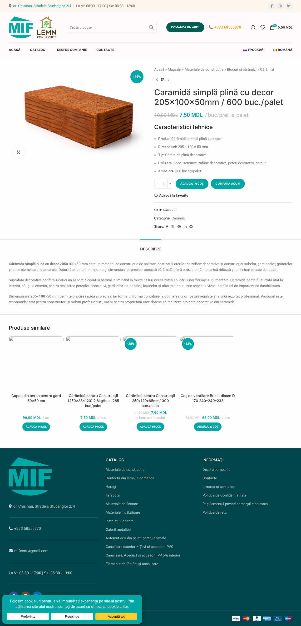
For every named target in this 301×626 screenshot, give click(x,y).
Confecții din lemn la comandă (130, 478)
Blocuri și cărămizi (242, 69)
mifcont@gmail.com (31, 551)
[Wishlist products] (262, 27)
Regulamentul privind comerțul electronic (235, 504)
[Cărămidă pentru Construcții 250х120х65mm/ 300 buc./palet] (150, 363)
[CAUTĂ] (151, 27)
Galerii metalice (118, 529)
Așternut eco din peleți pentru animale (136, 538)
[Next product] (168, 80)
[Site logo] (32, 27)
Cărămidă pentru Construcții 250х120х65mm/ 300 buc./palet (150, 400)
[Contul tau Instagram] (280, 6)
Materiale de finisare (122, 504)
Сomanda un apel (185, 27)
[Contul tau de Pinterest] (179, 227)
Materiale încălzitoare (123, 512)
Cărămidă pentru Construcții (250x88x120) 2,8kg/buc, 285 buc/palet (93, 400)
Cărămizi (267, 69)
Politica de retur (215, 512)
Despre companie (216, 469)
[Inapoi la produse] (163, 80)
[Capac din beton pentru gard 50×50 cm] (36, 363)
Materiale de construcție (204, 69)
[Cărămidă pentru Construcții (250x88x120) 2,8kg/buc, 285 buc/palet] (93, 363)
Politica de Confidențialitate (224, 495)
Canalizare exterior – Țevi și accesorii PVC (139, 547)
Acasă (159, 69)
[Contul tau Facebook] (271, 6)
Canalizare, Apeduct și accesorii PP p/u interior (143, 555)
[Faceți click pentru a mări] (18, 152)
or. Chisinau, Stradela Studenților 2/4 (42, 6)
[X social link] (173, 227)
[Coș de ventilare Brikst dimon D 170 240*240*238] (207, 363)
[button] (36, 426)
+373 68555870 (227, 27)
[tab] (150, 246)
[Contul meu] (253, 27)
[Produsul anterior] (157, 80)
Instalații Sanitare (119, 521)
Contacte (209, 478)
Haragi (111, 487)
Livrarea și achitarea (218, 487)
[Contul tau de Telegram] (191, 227)
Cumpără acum (228, 183)
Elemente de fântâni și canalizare (132, 564)
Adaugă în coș (192, 183)
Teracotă (113, 495)
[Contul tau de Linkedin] (288, 6)
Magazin (174, 69)
